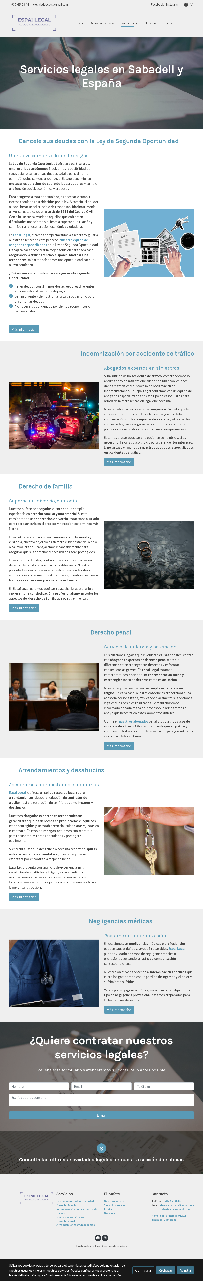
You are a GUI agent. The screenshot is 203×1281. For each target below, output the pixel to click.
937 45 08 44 (20, 4)
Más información (23, 329)
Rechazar (165, 1270)
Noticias (109, 1213)
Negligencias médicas (70, 1217)
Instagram (172, 4)
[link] (34, 23)
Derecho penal (65, 1221)
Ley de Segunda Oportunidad (75, 1201)
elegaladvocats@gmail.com (50, 4)
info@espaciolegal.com (175, 1209)
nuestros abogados (134, 721)
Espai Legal (21, 235)
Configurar (143, 1270)
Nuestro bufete (114, 1201)
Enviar (101, 1115)
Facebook (157, 4)
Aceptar (186, 1270)
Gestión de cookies (114, 1246)
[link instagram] (191, 4)
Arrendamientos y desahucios (75, 1224)
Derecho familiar (67, 1205)
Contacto (110, 1209)
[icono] (101, 1148)
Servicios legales (114, 1205)
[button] (129, 23)
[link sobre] (30, 1198)
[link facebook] (186, 4)
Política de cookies (88, 1246)
